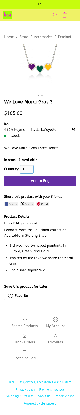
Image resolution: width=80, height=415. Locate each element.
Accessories (43, 37)
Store (24, 37)
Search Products (25, 326)
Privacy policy (25, 390)
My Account (55, 326)
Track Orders (24, 342)
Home (9, 37)
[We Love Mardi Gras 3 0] (40, 68)
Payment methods (52, 390)
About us (44, 396)
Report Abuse (64, 396)
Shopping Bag (24, 358)
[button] (7, 15)
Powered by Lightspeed (40, 403)
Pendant (64, 37)
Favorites (55, 342)
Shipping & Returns (19, 396)
